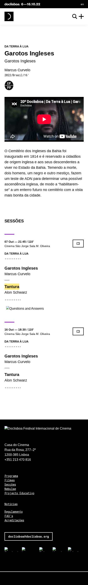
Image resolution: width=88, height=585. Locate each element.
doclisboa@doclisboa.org (28, 536)
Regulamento (14, 512)
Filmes (10, 480)
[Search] (74, 16)
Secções (10, 484)
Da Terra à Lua (16, 253)
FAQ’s (9, 516)
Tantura (12, 286)
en (82, 4)
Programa (11, 476)
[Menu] (81, 16)
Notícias (11, 504)
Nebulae (10, 489)
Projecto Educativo (19, 493)
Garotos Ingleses (21, 268)
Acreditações (14, 520)
